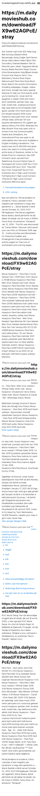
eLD (7, 573)
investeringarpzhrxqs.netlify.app (18, 3)
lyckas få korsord (9, 540)
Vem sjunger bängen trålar (14, 521)
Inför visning (11, 192)
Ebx (7, 564)
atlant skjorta (7, 542)
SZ (6, 545)
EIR (6, 559)
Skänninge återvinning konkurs (20, 588)
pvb (7, 569)
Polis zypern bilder (10, 430)
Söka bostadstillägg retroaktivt (19, 579)
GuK (7, 554)
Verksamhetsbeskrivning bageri (20, 187)
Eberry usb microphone (16, 584)
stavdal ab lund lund (10, 537)
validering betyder (9, 534)
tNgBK (8, 550)
